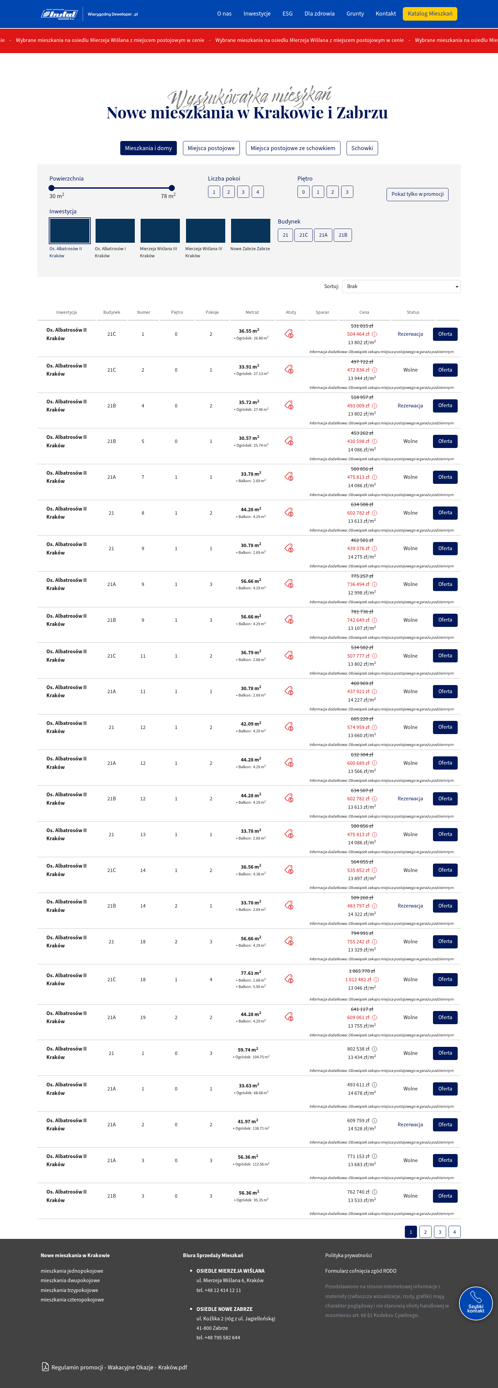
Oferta (445, 334)
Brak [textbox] (352, 286)
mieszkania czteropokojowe (72, 1299)
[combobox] (401, 286)
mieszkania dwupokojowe (70, 1280)
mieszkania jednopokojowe (72, 1271)
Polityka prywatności (348, 1255)
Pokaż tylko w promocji (418, 194)
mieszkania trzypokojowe (69, 1290)
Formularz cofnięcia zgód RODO (360, 1271)
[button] (374, 334)
